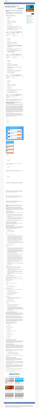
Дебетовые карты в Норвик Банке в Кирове (9, 382)
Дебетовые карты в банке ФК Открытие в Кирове (18, 382)
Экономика (22, 3)
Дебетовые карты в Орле (8, 389)
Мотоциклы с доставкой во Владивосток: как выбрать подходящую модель (29, 21)
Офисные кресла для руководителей (30, 22)
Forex (6, 3)
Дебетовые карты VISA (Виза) (18, 389)
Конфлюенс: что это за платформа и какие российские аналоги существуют (30, 17)
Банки (8, 3)
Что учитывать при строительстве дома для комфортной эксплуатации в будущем (30, 19)
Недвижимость (14, 3)
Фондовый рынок (18, 3)
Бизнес (10, 3)
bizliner (6, 0)
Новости (25, 3)
